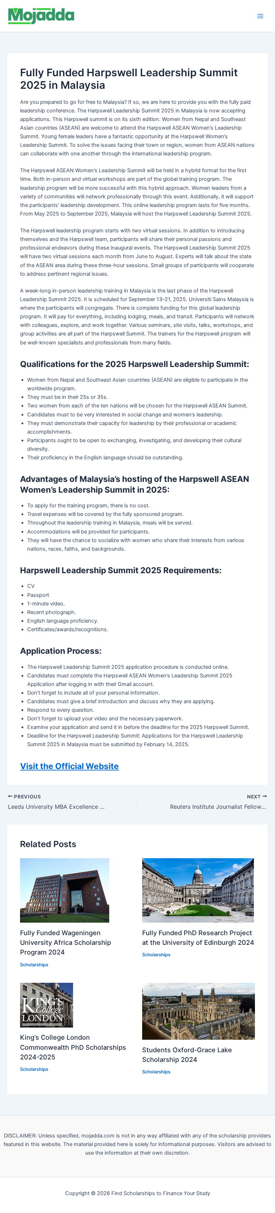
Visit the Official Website (69, 766)
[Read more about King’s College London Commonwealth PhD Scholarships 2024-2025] (46, 1004)
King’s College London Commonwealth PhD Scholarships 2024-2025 (73, 1047)
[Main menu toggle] (260, 16)
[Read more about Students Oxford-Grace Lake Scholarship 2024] (198, 1010)
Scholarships (34, 964)
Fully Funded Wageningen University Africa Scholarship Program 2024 (65, 942)
